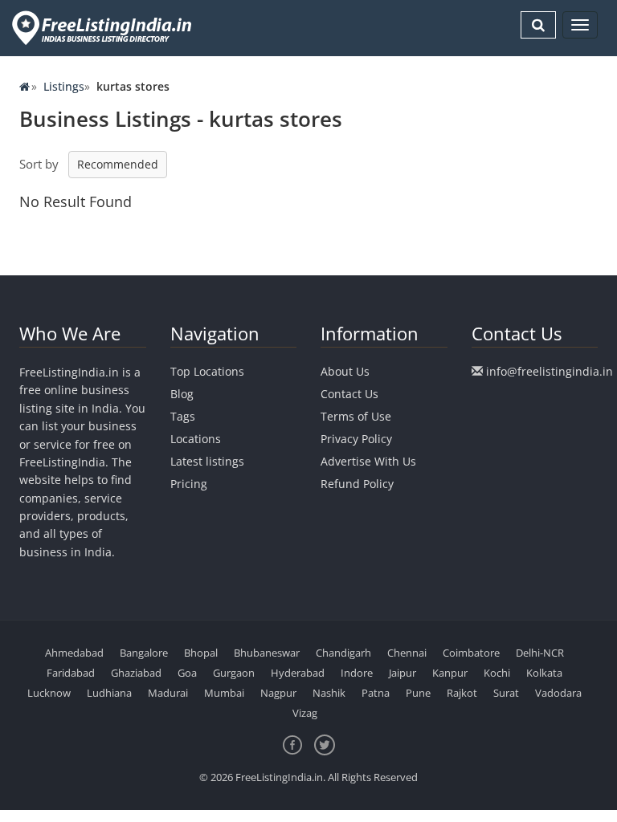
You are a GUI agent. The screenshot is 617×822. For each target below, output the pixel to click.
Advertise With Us (368, 461)
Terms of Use (356, 416)
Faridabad (71, 672)
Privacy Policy (356, 438)
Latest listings (207, 461)
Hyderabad (298, 672)
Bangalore (144, 652)
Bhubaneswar (267, 652)
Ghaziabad (136, 672)
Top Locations (207, 371)
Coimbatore (471, 652)
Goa (187, 672)
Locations (195, 438)
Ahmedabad (74, 652)
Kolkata (544, 672)
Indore (357, 672)
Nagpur (278, 693)
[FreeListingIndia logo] (103, 28)
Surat (506, 693)
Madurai (168, 693)
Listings (63, 86)
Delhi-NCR (540, 652)
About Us (345, 371)
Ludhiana (109, 693)
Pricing (188, 483)
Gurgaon (234, 672)
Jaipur (402, 672)
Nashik (329, 693)
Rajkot (462, 693)
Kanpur (450, 672)
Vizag (304, 713)
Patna (376, 693)
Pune (418, 693)
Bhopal (201, 652)
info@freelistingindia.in (549, 371)
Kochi (497, 672)
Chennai (407, 652)
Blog (182, 393)
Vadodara (558, 693)
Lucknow (49, 693)
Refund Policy (357, 483)
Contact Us (349, 393)
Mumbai (224, 693)
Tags (182, 416)
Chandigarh (343, 652)
